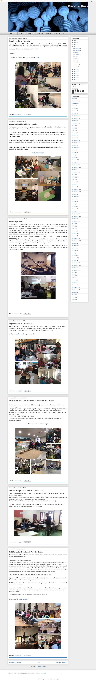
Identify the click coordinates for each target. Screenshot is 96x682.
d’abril (75, 60)
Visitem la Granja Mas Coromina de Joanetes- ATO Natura (31, 401)
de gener (75, 66)
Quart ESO (48, 33)
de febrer (75, 64)
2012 (75, 79)
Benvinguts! (13, 33)
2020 (75, 42)
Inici (39, 662)
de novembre (76, 50)
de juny (75, 56)
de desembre (76, 48)
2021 (75, 40)
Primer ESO (22, 33)
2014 (75, 75)
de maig (75, 58)
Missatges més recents (15, 662)
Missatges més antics (61, 662)
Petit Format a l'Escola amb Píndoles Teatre (26, 552)
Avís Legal (43, 673)
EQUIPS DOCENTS (59, 33)
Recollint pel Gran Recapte (19, 41)
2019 (75, 44)
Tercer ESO (40, 33)
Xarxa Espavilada (16, 222)
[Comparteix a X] (27, 114)
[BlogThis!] (25, 114)
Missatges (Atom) (42, 666)
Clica (37, 57)
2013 (75, 77)
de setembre (76, 54)
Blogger (57, 679)
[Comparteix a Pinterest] (30, 114)
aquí (33, 424)
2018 (75, 46)
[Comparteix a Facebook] (28, 114)
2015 (75, 73)
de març (75, 62)
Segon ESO (31, 33)
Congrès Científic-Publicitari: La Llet (23, 124)
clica (24, 599)
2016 (75, 71)
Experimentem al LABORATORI (21, 324)
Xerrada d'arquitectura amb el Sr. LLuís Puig (26, 491)
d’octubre (75, 52)
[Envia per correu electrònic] (24, 114)
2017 (75, 69)
